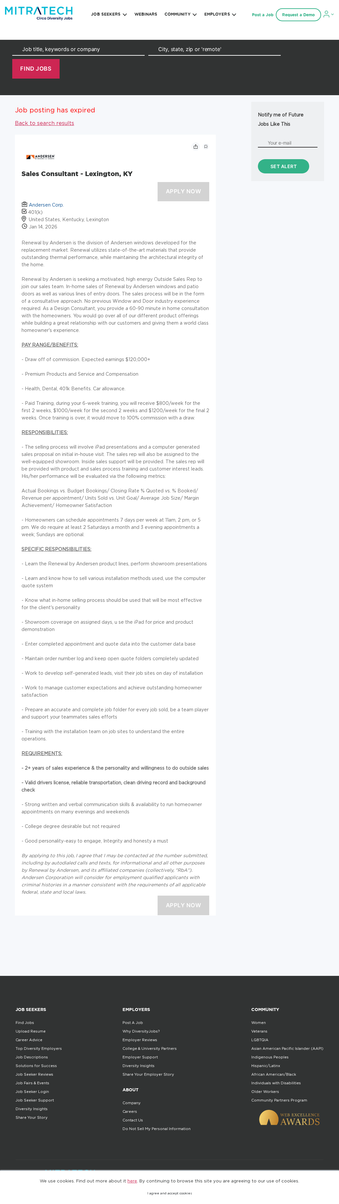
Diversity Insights (32, 1109)
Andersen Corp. (46, 204)
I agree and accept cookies (169, 1193)
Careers (129, 1111)
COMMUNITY (178, 14)
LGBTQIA (259, 1040)
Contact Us (132, 1120)
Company (131, 1103)
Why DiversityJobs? (141, 1031)
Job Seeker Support (35, 1100)
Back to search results (44, 123)
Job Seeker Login (32, 1092)
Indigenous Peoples (270, 1057)
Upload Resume (31, 1031)
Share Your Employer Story (148, 1074)
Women (258, 1023)
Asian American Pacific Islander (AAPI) (287, 1048)
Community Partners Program (279, 1100)
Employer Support (140, 1057)
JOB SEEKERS (106, 14)
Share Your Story (32, 1117)
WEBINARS (146, 14)
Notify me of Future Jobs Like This (281, 119)
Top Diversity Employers (39, 1048)
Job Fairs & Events (32, 1083)
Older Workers (265, 1092)
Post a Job (262, 15)
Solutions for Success (36, 1066)
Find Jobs (25, 1023)
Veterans (259, 1031)
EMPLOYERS (217, 14)
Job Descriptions (32, 1057)
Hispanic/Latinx (265, 1066)
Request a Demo (298, 15)
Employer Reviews (139, 1040)
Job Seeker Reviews (34, 1074)
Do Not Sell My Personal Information (156, 1129)
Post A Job (132, 1023)
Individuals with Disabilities (276, 1083)
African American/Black (273, 1074)
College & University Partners (149, 1048)
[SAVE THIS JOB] (206, 146)
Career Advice (29, 1040)
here (132, 1180)
